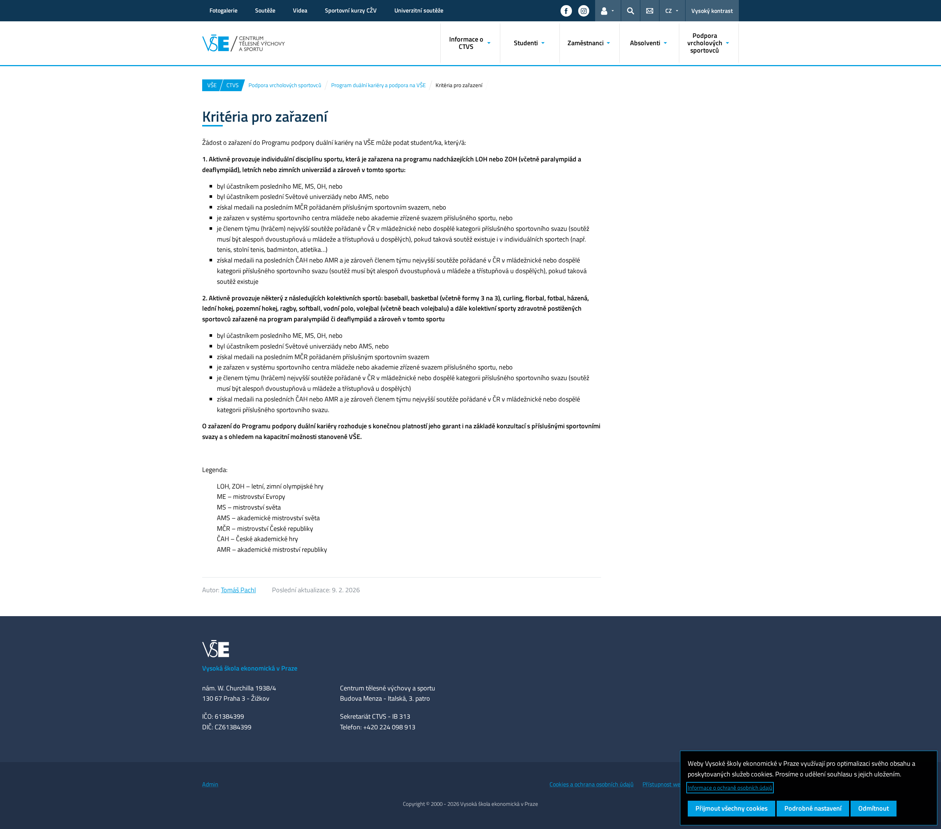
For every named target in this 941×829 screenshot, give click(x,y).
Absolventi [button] (645, 43)
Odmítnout (873, 808)
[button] (566, 10)
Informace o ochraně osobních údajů (730, 787)
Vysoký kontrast (712, 10)
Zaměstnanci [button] (586, 43)
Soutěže (265, 10)
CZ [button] (668, 10)
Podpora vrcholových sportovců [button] (704, 43)
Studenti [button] (526, 43)
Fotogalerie (223, 10)
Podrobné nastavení (812, 808)
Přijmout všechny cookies (731, 808)
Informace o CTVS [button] (466, 42)
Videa (300, 10)
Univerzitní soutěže (418, 10)
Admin (210, 784)
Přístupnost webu (665, 784)
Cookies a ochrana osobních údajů (592, 784)
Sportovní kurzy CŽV (351, 10)
